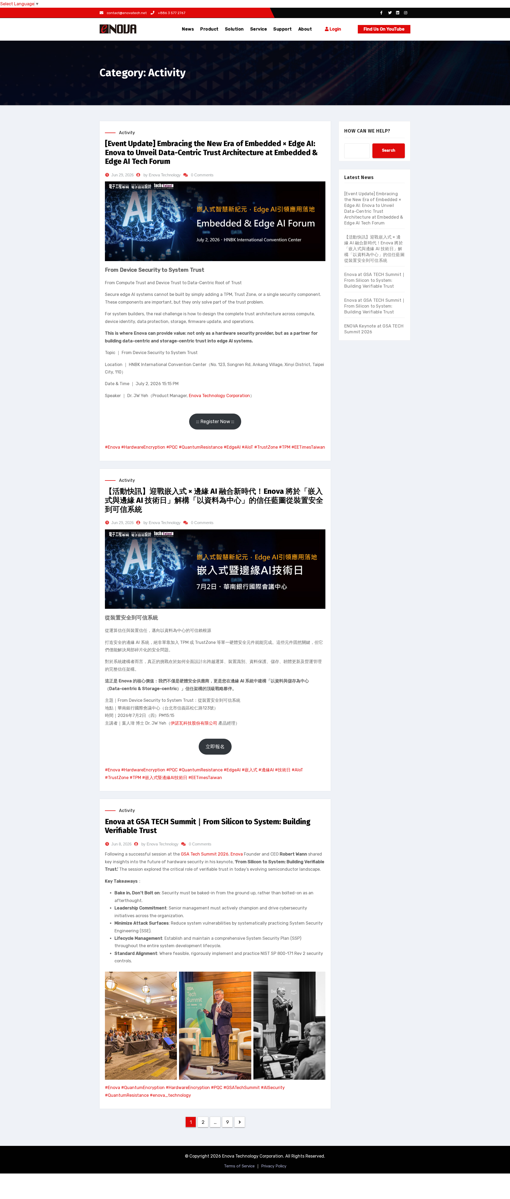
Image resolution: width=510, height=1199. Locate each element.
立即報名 (215, 747)
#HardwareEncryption (143, 447)
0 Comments (202, 175)
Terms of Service (239, 1166)
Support (282, 29)
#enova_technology (170, 1095)
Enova (237, 854)
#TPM (284, 447)
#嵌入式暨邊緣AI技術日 (164, 777)
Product (209, 29)
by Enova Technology (162, 175)
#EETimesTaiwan (308, 447)
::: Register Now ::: (215, 421)
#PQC (172, 447)
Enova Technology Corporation (219, 395)
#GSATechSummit (241, 1087)
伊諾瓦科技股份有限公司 (194, 723)
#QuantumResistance (201, 447)
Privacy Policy (273, 1166)
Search (388, 150)
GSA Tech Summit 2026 (204, 854)
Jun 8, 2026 (121, 844)
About (305, 29)
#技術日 (283, 769)
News (188, 29)
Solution (234, 29)
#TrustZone (266, 447)
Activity (127, 132)
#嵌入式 (249, 769)
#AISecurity (273, 1087)
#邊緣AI (266, 769)
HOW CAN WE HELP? (367, 131)
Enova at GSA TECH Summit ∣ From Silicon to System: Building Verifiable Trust (374, 280)
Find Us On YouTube (384, 29)
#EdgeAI (232, 447)
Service (258, 29)
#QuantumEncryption (143, 1087)
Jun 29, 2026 (122, 175)
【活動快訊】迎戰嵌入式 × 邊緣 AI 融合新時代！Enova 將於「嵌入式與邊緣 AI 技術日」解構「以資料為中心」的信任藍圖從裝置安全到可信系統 (214, 500)
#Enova (112, 447)
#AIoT (247, 447)
